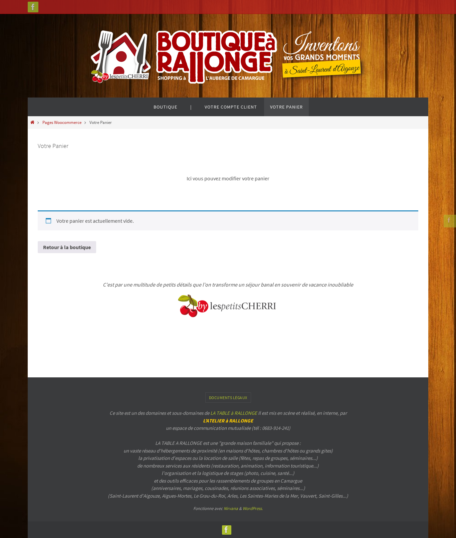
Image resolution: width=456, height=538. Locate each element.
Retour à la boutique (67, 247)
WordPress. (253, 508)
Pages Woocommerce (61, 122)
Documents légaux (228, 397)
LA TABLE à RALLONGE (233, 413)
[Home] (32, 122)
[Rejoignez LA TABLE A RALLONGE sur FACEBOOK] (33, 7)
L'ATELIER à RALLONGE (228, 420)
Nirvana (231, 508)
